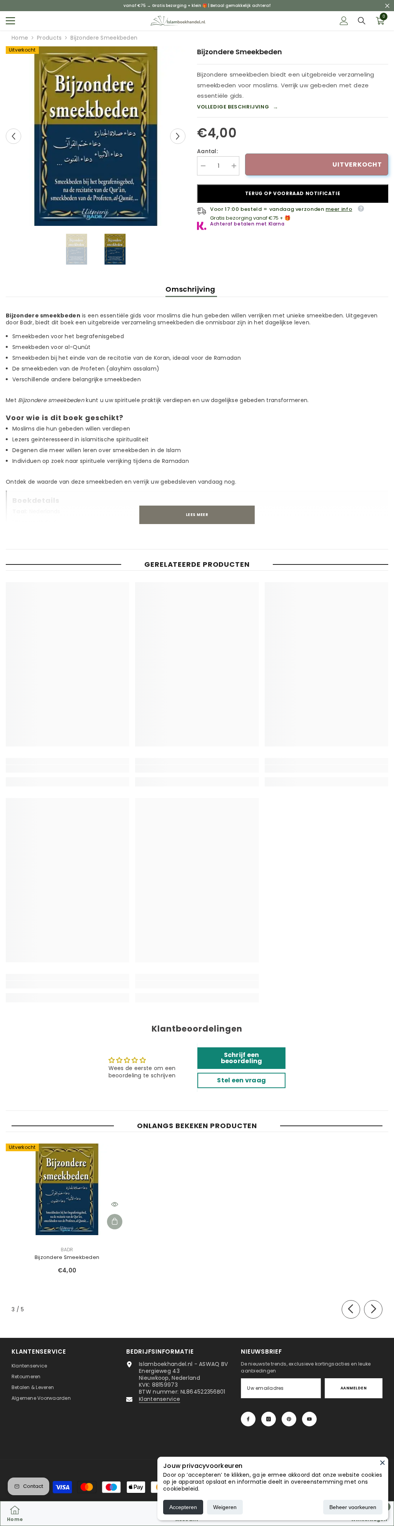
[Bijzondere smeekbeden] (67, 1189)
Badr (67, 1249)
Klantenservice (159, 1399)
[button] (13, 136)
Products (49, 37)
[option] (95, 136)
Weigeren (225, 1507)
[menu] (10, 20)
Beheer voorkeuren (352, 1507)
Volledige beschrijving (238, 107)
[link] (67, 769)
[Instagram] (268, 1419)
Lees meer (197, 514)
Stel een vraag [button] (241, 1080)
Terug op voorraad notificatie (292, 193)
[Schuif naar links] (351, 1309)
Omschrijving (191, 289)
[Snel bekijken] (114, 1204)
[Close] (382, 1462)
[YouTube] (309, 1419)
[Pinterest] (289, 1419)
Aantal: (207, 151)
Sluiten (387, 5)
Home (20, 37)
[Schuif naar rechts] (373, 1309)
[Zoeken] (361, 20)
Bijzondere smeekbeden (67, 1257)
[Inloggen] (344, 21)
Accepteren (183, 1507)
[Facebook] (248, 1419)
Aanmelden (354, 1388)
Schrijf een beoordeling (241, 1057)
